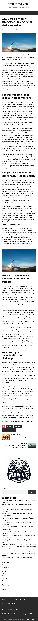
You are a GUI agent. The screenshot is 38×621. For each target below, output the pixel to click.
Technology (5, 578)
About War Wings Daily (8, 604)
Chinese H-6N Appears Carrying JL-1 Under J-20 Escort (19, 544)
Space (4, 576)
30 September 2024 (9, 29)
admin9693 (21, 29)
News (4, 574)
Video (3, 580)
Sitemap (12, 610)
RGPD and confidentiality (22, 600)
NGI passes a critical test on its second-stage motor (18, 551)
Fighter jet (5, 569)
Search (4, 489)
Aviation (4, 565)
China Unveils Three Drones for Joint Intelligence (17, 558)
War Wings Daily (7, 421)
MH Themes (30, 619)
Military (4, 571)
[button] (35, 13)
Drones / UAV (6, 567)
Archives (4, 589)
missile (9, 426)
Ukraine (17, 426)
